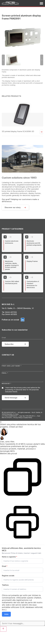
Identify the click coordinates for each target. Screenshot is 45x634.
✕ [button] (1, 422)
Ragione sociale (8, 575)
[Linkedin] (22, 319)
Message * (6, 383)
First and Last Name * (11, 366)
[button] (22, 432)
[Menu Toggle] (41, 3)
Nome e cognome (9, 557)
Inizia (6, 614)
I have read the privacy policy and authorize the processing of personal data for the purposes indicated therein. (22, 389)
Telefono (5, 585)
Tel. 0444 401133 (9, 312)
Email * (5, 373)
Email (4, 566)
